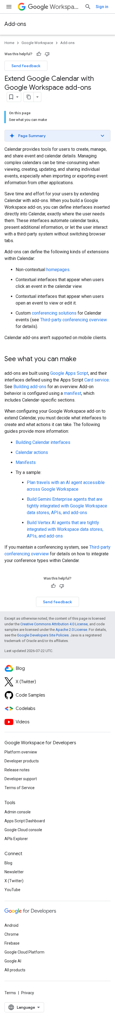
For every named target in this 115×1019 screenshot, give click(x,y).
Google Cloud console (23, 830)
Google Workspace (37, 43)
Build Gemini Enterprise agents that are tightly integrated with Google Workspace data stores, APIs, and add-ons (67, 506)
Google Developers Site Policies (43, 635)
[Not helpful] (47, 54)
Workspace (65, 7)
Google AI (12, 961)
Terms (10, 993)
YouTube (12, 889)
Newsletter (14, 872)
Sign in (102, 6)
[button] (57, 135)
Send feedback (25, 65)
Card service (96, 380)
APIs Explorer (16, 838)
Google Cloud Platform (24, 952)
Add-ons (15, 24)
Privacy (27, 993)
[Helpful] (39, 54)
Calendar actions (32, 452)
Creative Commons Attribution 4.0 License (54, 624)
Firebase (12, 943)
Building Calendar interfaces (43, 442)
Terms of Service (19, 787)
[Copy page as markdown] (29, 97)
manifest (72, 393)
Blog (8, 863)
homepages (58, 269)
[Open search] (88, 6)
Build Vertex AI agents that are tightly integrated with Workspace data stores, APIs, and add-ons (65, 529)
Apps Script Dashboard (24, 821)
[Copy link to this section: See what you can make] (82, 359)
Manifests (26, 462)
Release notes (17, 770)
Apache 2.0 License (71, 630)
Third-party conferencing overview (73, 319)
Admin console (17, 812)
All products (14, 970)
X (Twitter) (13, 881)
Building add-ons (29, 386)
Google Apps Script (69, 373)
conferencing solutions (54, 313)
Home (9, 43)
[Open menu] (9, 6)
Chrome (11, 934)
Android (11, 925)
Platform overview (20, 752)
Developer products (21, 761)
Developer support (20, 779)
